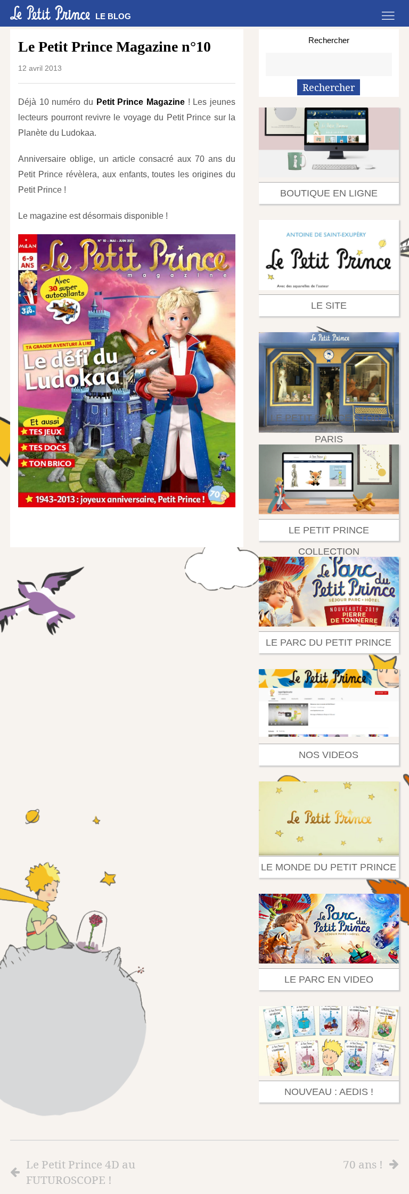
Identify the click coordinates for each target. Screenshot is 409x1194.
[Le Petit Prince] (50, 12)
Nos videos (328, 755)
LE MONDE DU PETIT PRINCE (328, 867)
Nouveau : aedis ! (328, 1091)
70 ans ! (363, 1164)
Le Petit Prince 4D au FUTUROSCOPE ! (80, 1172)
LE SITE (329, 305)
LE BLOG (113, 16)
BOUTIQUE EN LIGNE (329, 193)
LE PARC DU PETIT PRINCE (328, 642)
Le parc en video (328, 979)
